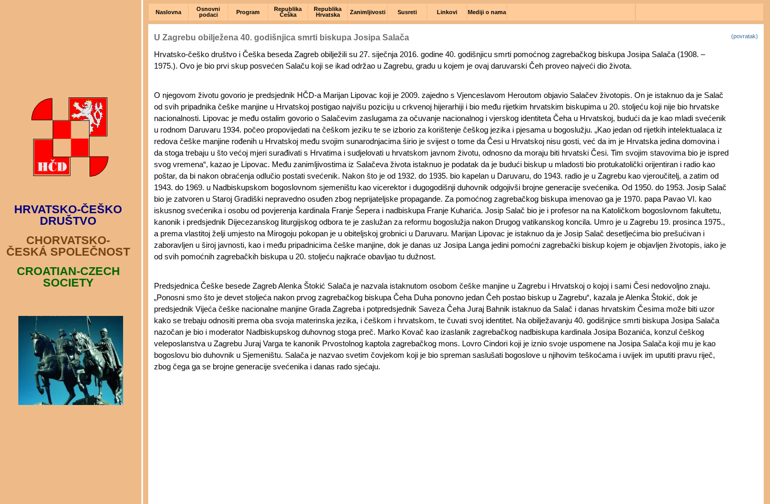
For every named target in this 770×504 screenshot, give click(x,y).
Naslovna (168, 12)
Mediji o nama (487, 12)
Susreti (407, 12)
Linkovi (447, 12)
